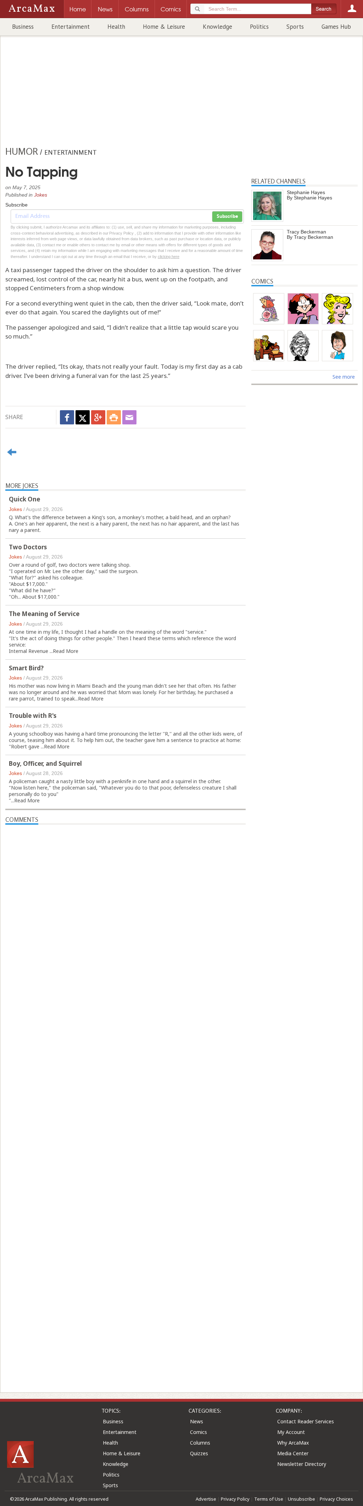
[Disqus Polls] (125, 913)
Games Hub (336, 27)
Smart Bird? (26, 668)
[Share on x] (83, 417)
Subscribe (227, 216)
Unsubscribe (301, 1499)
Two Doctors (28, 547)
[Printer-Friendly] (114, 417)
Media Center (292, 1453)
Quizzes (199, 1453)
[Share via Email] (129, 417)
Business (23, 27)
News (196, 1421)
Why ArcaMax (293, 1442)
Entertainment (70, 27)
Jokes (40, 195)
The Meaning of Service (44, 614)
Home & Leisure (164, 27)
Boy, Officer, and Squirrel (45, 763)
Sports (295, 27)
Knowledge (217, 27)
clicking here (168, 256)
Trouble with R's (32, 715)
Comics (198, 1432)
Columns (200, 1442)
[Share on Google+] (98, 417)
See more (344, 376)
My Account (291, 1432)
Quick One (24, 499)
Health (116, 27)
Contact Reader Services (305, 1421)
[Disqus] (125, 1096)
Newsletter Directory (301, 1464)
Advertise (206, 1499)
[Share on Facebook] (67, 417)
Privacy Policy (235, 1499)
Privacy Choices (336, 1499)
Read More (65, 651)
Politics (259, 27)
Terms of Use (268, 1499)
